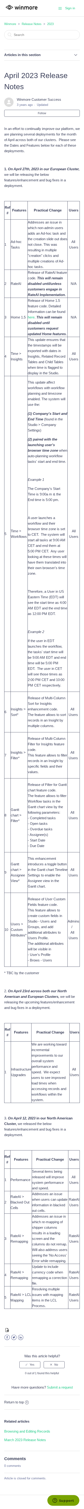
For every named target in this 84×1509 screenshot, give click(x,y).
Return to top (14, 1402)
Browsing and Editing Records (27, 1431)
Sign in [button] (70, 8)
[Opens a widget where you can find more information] (63, 1501)
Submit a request (60, 1387)
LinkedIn (21, 1337)
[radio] (29, 1364)
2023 (50, 24)
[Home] (21, 11)
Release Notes (32, 24)
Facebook (7, 1337)
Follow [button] (42, 113)
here (31, 317)
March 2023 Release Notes (25, 1440)
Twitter (14, 1337)
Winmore (10, 24)
